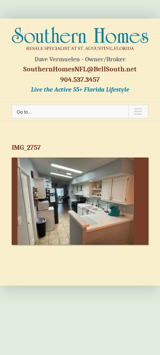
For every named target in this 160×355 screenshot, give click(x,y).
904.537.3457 (80, 80)
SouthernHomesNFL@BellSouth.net (80, 69)
